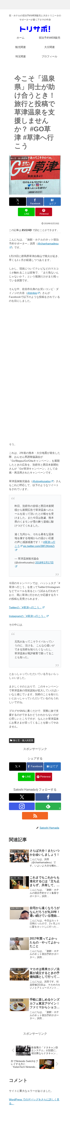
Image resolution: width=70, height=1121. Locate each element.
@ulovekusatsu (41, 481)
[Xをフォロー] (22, 797)
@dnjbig (32, 292)
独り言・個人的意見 (23, 740)
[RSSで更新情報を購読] (35, 815)
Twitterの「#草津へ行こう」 (25, 607)
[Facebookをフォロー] (48, 797)
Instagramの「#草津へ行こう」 (27, 616)
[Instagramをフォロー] (22, 806)
